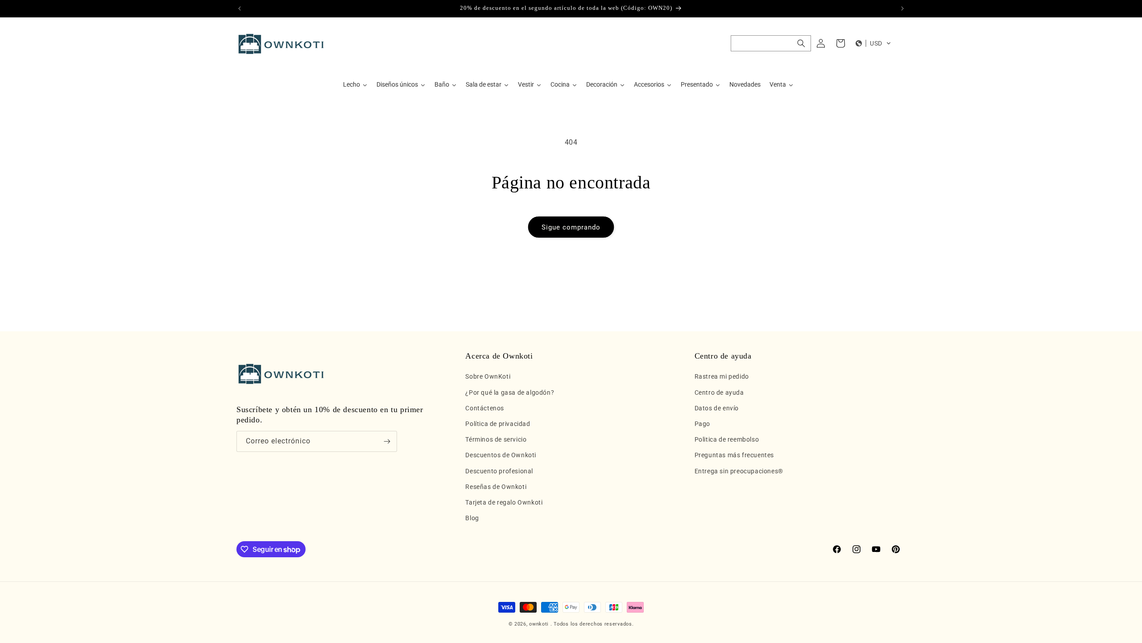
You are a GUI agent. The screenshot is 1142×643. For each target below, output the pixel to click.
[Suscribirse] (387, 441)
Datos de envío (717, 408)
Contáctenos (484, 408)
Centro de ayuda (719, 392)
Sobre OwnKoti (487, 376)
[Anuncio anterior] (239, 8)
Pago (702, 423)
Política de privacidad (497, 423)
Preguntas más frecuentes (734, 455)
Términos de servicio (495, 439)
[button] (771, 43)
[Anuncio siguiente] (902, 8)
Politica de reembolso (727, 439)
